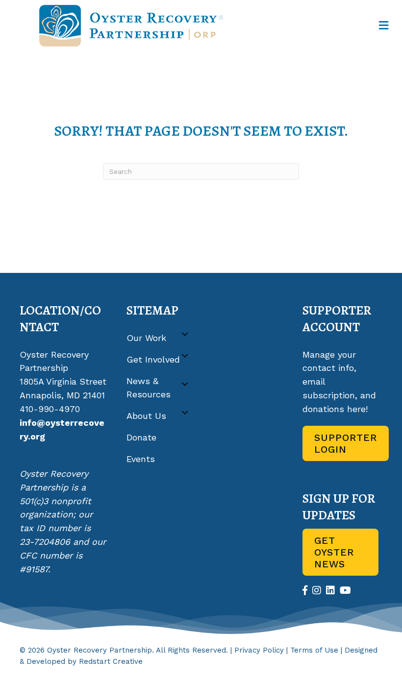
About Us (146, 416)
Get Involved (153, 359)
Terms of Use (314, 650)
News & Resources (148, 388)
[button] (184, 334)
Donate (141, 437)
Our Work (146, 338)
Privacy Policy (259, 650)
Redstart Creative (111, 661)
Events (140, 459)
